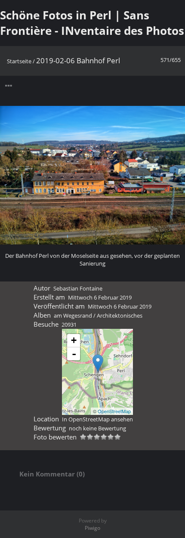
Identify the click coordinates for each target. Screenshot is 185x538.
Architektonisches (119, 315)
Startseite (19, 61)
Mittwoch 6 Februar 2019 (100, 297)
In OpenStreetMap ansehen (97, 419)
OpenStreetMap (114, 411)
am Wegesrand (73, 315)
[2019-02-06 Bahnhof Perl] (97, 363)
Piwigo (92, 528)
